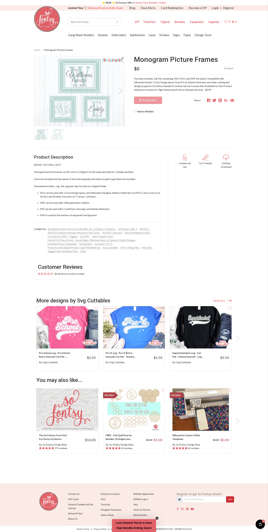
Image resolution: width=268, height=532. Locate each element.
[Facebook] (178, 509)
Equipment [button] (197, 22)
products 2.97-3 (103, 243)
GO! (230, 499)
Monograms (85, 243)
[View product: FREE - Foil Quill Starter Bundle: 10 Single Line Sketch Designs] (134, 409)
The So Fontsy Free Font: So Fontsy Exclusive (53, 437)
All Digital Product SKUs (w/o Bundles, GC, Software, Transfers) (81, 228)
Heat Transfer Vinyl (102, 236)
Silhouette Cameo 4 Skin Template (186, 437)
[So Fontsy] (47, 19)
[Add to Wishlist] (96, 308)
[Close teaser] (157, 518)
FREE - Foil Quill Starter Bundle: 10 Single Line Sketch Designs (119, 437)
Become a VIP (198, 8)
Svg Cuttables (110, 247)
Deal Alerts (148, 8)
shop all (219, 300)
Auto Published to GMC (137, 232)
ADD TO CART (85, 342)
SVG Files (147, 247)
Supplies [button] (214, 22)
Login (215, 8)
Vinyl (83, 251)
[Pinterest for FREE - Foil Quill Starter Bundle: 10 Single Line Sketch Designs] (138, 425)
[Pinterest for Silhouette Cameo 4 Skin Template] (205, 425)
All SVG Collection (112, 232)
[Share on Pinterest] (220, 100)
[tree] (79, 134)
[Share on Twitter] (214, 100)
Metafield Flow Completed (62, 243)
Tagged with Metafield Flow (63, 251)
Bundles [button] (180, 22)
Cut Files (84, 236)
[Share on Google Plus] (226, 100)
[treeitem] (41, 134)
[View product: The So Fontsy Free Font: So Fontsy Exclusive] (67, 409)
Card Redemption (172, 8)
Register (228, 8)
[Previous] (40, 91)
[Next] (119, 91)
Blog (132, 8)
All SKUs (144, 228)
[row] (134, 338)
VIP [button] (137, 22)
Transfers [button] (149, 22)
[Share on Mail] (232, 100)
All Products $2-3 (127, 228)
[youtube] (192, 509)
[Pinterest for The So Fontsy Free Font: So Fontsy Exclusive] (72, 425)
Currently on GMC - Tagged (62, 236)
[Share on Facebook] (208, 100)
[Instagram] (182, 509)
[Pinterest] (187, 509)
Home (37, 50)
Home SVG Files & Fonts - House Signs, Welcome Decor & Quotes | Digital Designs (91, 240)
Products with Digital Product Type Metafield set (74, 247)
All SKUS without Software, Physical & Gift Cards (74, 232)
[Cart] (232, 21)
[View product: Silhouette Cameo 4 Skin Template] (201, 409)
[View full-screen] (122, 59)
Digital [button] (165, 22)
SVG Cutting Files (129, 247)
